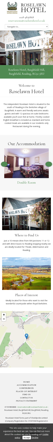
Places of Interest (26, 391)
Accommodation (26, 385)
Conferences (26, 388)
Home (26, 382)
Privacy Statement (26, 401)
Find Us (26, 394)
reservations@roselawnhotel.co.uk (26, 20)
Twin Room (27, 183)
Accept (27, 437)
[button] (26, 336)
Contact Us (26, 398)
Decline (35, 437)
